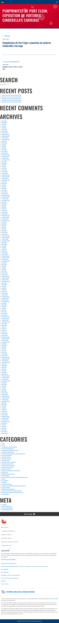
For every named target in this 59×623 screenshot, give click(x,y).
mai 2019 (4, 267)
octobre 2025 (5, 137)
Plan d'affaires (5, 480)
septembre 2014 (6, 362)
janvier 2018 (5, 294)
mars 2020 (4, 251)
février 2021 (5, 232)
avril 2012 (4, 409)
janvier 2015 (5, 355)
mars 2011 (4, 429)
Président (4, 482)
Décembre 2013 (5, 375)
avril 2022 (4, 208)
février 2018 (5, 293)
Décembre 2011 (5, 416)
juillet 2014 (4, 365)
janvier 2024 (5, 173)
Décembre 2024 (5, 154)
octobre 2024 (5, 158)
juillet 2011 (4, 423)
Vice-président (5, 494)
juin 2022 (4, 205)
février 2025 (5, 151)
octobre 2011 (5, 419)
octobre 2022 (5, 198)
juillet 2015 (4, 345)
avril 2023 (4, 188)
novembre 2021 (5, 217)
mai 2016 (4, 328)
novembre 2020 (5, 237)
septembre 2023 (6, 180)
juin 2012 (4, 406)
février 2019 (5, 272)
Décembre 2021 (5, 215)
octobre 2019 (5, 259)
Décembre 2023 (5, 175)
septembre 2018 (6, 281)
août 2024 (4, 161)
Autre (3, 443)
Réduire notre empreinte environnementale (12, 492)
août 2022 (4, 202)
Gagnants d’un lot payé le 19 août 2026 (11, 100)
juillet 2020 (4, 244)
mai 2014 (4, 369)
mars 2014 (4, 372)
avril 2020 (4, 249)
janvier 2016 (5, 335)
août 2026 (4, 121)
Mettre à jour (5, 472)
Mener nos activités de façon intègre (11, 470)
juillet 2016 (4, 325)
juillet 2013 (4, 384)
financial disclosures (7, 458)
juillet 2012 (4, 404)
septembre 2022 (6, 200)
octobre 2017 (5, 299)
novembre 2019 (5, 257)
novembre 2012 (5, 397)
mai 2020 (4, 247)
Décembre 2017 (5, 296)
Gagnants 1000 (5, 460)
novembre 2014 (5, 359)
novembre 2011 (5, 418)
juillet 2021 (4, 223)
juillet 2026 (4, 122)
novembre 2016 (5, 318)
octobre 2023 (5, 178)
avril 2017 (4, 310)
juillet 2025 (4, 142)
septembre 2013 (6, 380)
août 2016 (4, 323)
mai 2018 (4, 288)
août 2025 (4, 141)
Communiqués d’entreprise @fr (9, 447)
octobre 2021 (5, 218)
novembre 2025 (5, 136)
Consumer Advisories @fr (8, 452)
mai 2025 (4, 146)
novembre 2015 (5, 338)
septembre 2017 (6, 301)
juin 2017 (4, 306)
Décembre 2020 (5, 235)
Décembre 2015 (5, 337)
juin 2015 (4, 347)
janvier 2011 (5, 433)
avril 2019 (4, 269)
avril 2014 (4, 370)
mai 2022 (4, 207)
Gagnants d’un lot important (9, 462)
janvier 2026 (5, 132)
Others (3, 479)
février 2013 (5, 392)
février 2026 (5, 131)
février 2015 (5, 353)
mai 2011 (4, 426)
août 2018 (4, 283)
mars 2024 (4, 169)
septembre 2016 (6, 321)
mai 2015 (4, 348)
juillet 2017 (4, 305)
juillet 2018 (4, 284)
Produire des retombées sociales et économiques (14, 485)
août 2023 (4, 181)
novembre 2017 (5, 298)
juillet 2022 (4, 203)
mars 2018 (4, 291)
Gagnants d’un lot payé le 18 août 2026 (11, 102)
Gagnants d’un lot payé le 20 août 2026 (11, 98)
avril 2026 (4, 127)
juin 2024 (4, 164)
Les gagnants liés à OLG (8, 467)
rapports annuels (6, 487)
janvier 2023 (5, 193)
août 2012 (4, 402)
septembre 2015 (6, 342)
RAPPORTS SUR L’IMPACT (8, 489)
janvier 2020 (5, 254)
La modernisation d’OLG (7, 463)
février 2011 (5, 431)
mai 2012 (4, 407)
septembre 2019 (6, 261)
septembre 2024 (6, 159)
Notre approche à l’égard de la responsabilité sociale (14, 477)
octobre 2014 (5, 360)
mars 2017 (4, 311)
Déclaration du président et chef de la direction (13, 453)
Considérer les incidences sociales (10, 450)
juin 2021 (4, 225)
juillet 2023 (4, 183)
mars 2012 (4, 411)
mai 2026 (4, 126)
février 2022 (5, 212)
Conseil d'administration (8, 448)
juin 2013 (4, 386)
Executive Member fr (7, 455)
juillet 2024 (4, 163)
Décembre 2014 (5, 357)
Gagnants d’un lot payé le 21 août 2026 (11, 96)
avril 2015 (4, 350)
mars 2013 (4, 391)
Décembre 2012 (5, 396)
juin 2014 (4, 367)
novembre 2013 (5, 377)
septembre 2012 (6, 401)
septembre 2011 (6, 421)
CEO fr (3, 445)
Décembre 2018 (5, 276)
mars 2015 (4, 352)
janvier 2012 (5, 414)
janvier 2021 (5, 234)
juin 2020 (4, 245)
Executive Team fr (6, 457)
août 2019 (4, 262)
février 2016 (5, 333)
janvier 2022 (5, 213)
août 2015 (4, 343)
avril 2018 (4, 289)
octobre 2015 (5, 340)
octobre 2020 (5, 239)
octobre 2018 (5, 279)
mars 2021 (4, 230)
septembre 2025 (6, 139)
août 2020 (4, 242)
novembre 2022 (5, 196)
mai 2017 (4, 308)
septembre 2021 (6, 220)
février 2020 (5, 252)
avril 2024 (4, 168)
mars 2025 (4, 149)
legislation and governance (8, 465)
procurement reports (7, 484)
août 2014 (4, 364)
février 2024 (5, 171)
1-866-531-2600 (53, 598)
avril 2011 (4, 428)
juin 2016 (4, 326)
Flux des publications (7, 506)
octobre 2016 (5, 320)
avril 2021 (4, 229)
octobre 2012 (5, 399)
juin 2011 (4, 424)
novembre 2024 (5, 156)
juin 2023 (4, 185)
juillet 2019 (4, 264)
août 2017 (4, 303)
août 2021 (4, 222)
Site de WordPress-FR (7, 509)
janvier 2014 (5, 374)
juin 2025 (4, 144)
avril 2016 (4, 330)
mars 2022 (4, 210)
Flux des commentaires (7, 508)
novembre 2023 (5, 176)
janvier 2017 (5, 315)
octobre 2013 (5, 379)
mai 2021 (4, 227)
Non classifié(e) (5, 475)
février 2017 (5, 313)
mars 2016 (4, 332)
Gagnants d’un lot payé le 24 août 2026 (11, 95)
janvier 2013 (5, 394)
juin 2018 (4, 286)
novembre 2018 (5, 278)
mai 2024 (4, 166)
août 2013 (4, 382)
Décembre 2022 (5, 195)
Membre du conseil (6, 468)
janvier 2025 (5, 153)
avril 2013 (4, 389)
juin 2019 (4, 266)
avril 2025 (4, 148)
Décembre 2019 (5, 256)
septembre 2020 (6, 240)
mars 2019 (4, 271)
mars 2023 (4, 190)
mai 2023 (4, 186)
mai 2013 (4, 387)
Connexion (4, 504)
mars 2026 (4, 129)
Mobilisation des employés (8, 474)
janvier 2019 (5, 274)
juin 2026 (4, 124)
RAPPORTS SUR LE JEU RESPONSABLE (11, 490)
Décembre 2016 (5, 316)
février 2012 (5, 413)
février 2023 (5, 191)
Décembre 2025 (5, 134)
